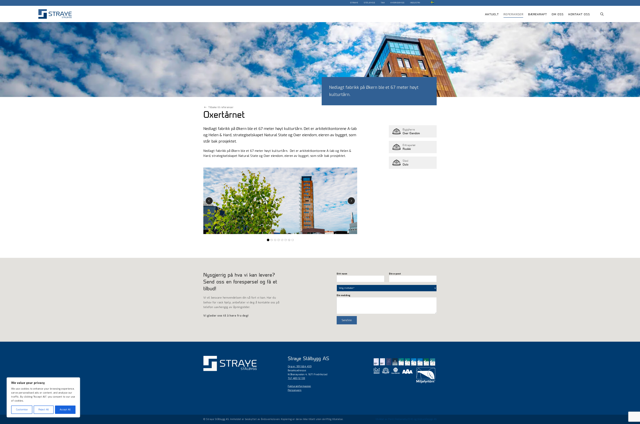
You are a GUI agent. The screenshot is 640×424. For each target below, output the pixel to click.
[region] (43, 397)
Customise (22, 409)
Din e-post (395, 273)
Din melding (343, 295)
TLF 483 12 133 (296, 378)
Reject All (43, 409)
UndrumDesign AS (427, 419)
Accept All (65, 409)
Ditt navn (342, 273)
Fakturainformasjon (299, 386)
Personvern (295, 390)
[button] (602, 13)
